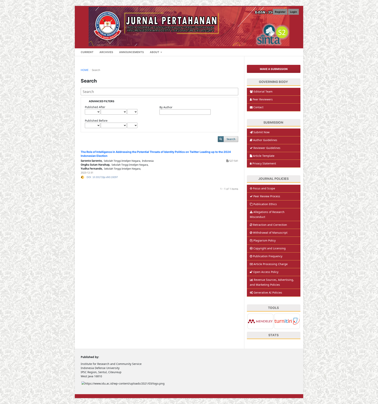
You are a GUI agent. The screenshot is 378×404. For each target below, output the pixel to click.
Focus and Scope (264, 188)
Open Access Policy (265, 272)
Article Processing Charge (271, 264)
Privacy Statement (264, 163)
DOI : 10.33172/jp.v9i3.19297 (102, 177)
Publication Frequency (267, 256)
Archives (106, 52)
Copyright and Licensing (269, 248)
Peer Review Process (266, 196)
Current (87, 52)
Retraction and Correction (270, 225)
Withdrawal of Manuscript (270, 232)
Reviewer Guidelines (266, 148)
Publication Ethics (265, 204)
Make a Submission (274, 69)
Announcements (131, 52)
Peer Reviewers (263, 99)
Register (280, 11)
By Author (165, 107)
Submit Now (261, 132)
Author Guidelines (265, 140)
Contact (258, 107)
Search (231, 139)
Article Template (263, 156)
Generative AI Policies (268, 292)
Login (293, 11)
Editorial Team (263, 91)
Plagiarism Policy (264, 240)
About (155, 52)
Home (85, 70)
